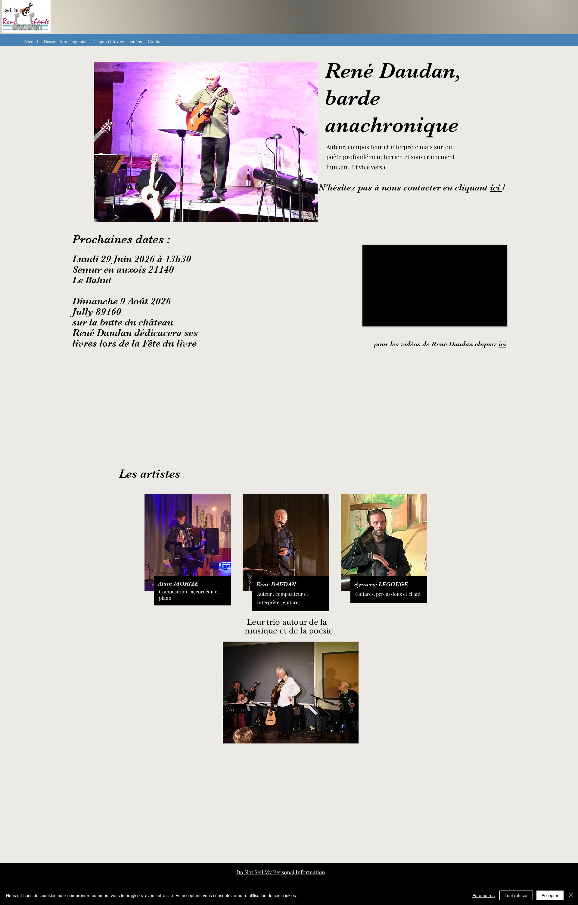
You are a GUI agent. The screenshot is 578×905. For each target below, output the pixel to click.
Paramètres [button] (483, 895)
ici (496, 187)
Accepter (550, 895)
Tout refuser (516, 895)
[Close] (570, 895)
